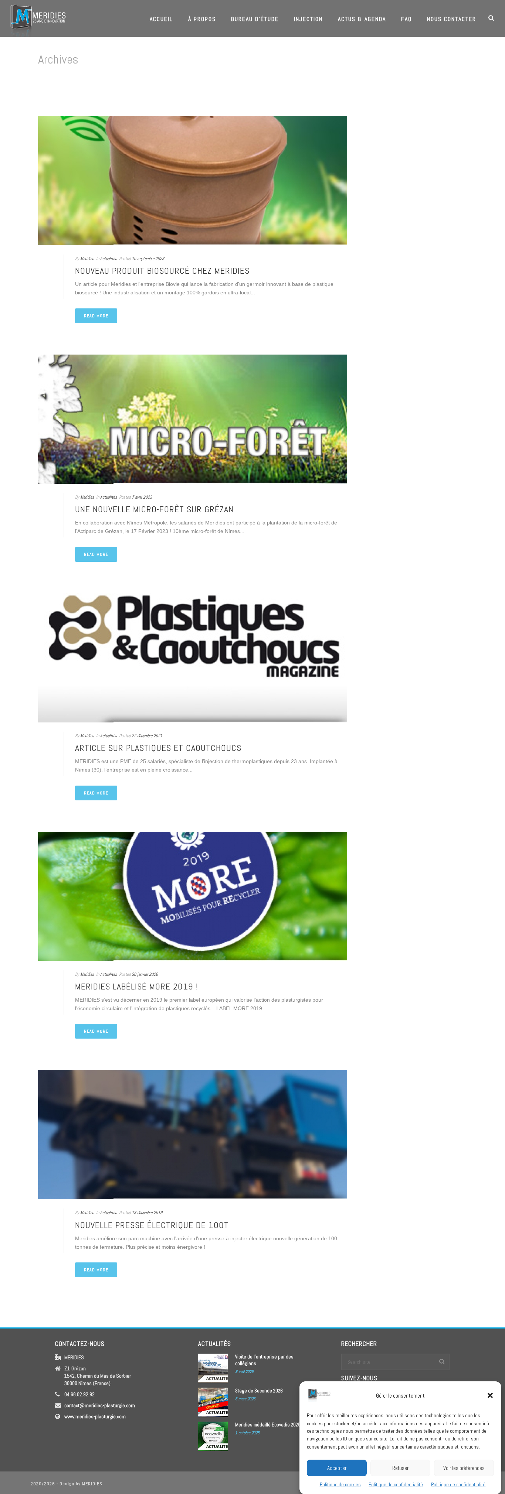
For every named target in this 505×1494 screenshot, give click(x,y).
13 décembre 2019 (147, 1213)
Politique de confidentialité (396, 1484)
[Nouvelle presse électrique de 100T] (192, 1134)
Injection (308, 19)
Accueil (161, 19)
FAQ (406, 19)
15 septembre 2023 (148, 258)
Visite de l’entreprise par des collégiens (264, 1360)
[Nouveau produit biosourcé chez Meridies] (192, 180)
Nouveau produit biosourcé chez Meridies (162, 270)
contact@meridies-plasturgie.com (99, 1405)
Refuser (400, 1467)
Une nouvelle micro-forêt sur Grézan (154, 509)
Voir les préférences (464, 1467)
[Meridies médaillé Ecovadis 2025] (213, 1436)
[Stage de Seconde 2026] (213, 1402)
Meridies (87, 258)
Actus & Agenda (362, 19)
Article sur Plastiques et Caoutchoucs (158, 747)
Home (454, 90)
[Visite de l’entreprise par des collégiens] (213, 1368)
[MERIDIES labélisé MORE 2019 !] (192, 896)
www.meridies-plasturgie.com (95, 1416)
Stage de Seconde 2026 (259, 1391)
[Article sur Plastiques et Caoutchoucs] (192, 657)
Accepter (336, 1467)
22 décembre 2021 (147, 736)
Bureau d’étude (255, 19)
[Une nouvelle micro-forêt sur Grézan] (192, 419)
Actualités (108, 258)
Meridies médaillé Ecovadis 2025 (268, 1425)
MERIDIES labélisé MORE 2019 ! (136, 986)
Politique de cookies (340, 1484)
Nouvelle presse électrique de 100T (152, 1225)
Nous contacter (451, 19)
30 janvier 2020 (145, 974)
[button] (490, 1395)
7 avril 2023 (142, 497)
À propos (202, 19)
